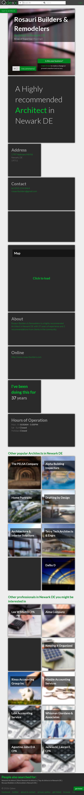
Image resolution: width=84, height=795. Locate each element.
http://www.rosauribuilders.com (26, 357)
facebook (6, 792)
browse (66, 792)
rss (73, 792)
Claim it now (45, 66)
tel (20, 188)
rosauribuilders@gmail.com (24, 191)
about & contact (28, 792)
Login (80, 3)
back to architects (8, 11)
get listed (56, 792)
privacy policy (44, 792)
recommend (28, 68)
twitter (15, 792)
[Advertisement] (41, 226)
